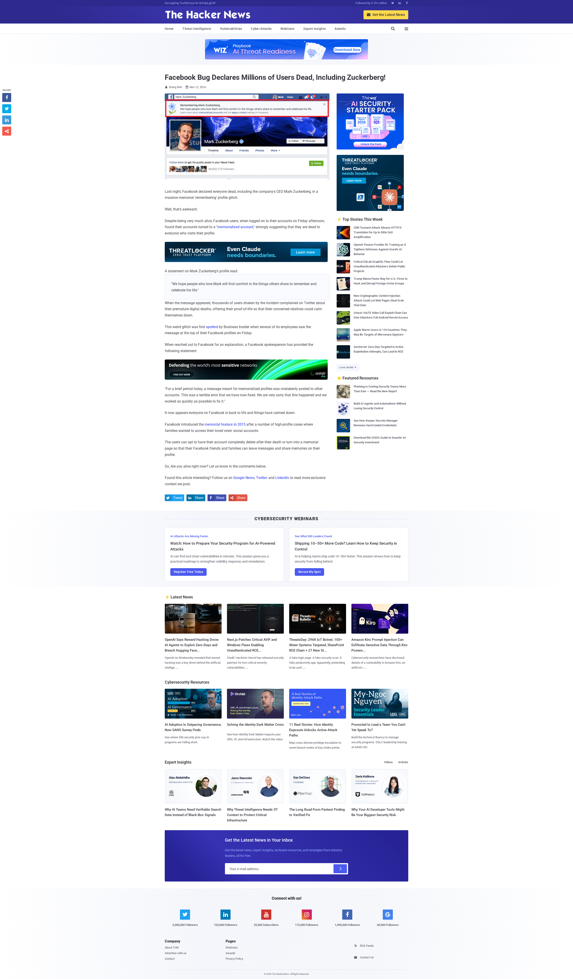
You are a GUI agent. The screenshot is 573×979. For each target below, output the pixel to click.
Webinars (287, 28)
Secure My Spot (309, 572)
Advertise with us (175, 953)
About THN (172, 947)
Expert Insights (315, 28)
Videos (388, 762)
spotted (212, 327)
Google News (243, 478)
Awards (340, 28)
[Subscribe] (340, 868)
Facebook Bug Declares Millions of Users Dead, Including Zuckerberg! (275, 77)
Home (169, 28)
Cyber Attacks (261, 28)
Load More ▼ (348, 367)
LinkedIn (282, 478)
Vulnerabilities (231, 28)
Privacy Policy (234, 958)
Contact (170, 958)
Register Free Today (188, 572)
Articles (403, 762)
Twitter (261, 478)
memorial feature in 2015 (225, 424)
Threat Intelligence (196, 28)
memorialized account (235, 227)
